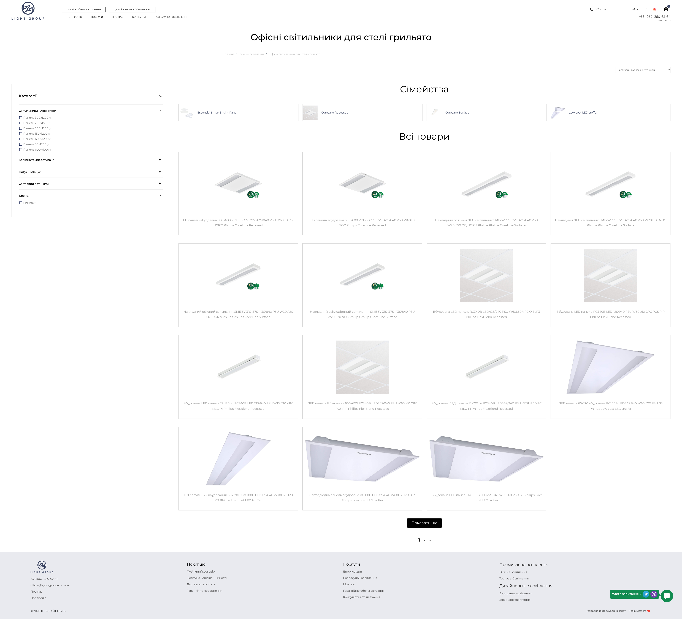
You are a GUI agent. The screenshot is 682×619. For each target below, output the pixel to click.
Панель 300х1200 (37, 117)
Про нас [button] (117, 16)
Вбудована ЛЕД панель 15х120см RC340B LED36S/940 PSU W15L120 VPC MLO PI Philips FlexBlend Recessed (486, 406)
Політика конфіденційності (207, 578)
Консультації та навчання (361, 597)
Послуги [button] (97, 16)
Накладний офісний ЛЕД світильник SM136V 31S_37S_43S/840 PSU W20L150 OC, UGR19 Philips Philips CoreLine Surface (486, 222)
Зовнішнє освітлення (515, 599)
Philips (29, 203)
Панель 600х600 (37, 149)
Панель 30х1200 (36, 144)
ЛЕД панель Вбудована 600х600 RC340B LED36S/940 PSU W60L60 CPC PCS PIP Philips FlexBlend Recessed (362, 406)
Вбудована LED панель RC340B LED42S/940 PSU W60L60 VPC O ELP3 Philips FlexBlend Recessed (486, 314)
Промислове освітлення (524, 564)
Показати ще (424, 523)
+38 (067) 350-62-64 (654, 17)
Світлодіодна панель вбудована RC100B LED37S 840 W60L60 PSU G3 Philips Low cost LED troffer (362, 497)
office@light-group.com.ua (50, 585)
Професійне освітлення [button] (84, 9)
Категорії (28, 96)
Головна (229, 54)
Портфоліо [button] (74, 16)
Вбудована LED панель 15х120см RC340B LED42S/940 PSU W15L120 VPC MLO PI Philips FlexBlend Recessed (238, 406)
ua (633, 9)
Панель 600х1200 (37, 139)
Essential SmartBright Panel (217, 112)
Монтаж (349, 584)
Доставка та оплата (201, 584)
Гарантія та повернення (205, 590)
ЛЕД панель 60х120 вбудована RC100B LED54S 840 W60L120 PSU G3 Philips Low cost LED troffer (611, 406)
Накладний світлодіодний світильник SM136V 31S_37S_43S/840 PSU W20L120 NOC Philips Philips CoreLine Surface (362, 314)
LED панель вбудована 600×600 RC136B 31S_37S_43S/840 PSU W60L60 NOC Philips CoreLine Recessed (362, 222)
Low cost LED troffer (583, 112)
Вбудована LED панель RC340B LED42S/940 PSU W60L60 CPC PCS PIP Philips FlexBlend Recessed (610, 314)
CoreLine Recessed (334, 112)
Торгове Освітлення (514, 578)
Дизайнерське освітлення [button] (132, 9)
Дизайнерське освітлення (525, 585)
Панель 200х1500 (37, 123)
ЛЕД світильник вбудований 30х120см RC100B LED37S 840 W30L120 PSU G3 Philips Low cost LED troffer (238, 497)
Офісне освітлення (252, 54)
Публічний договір (201, 571)
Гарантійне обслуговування (364, 590)
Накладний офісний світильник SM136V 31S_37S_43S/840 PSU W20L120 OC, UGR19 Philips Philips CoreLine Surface (238, 314)
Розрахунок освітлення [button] (171, 16)
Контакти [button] (139, 16)
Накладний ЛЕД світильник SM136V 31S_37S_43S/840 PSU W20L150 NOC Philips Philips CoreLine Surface (610, 222)
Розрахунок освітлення (360, 578)
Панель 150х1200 (36, 133)
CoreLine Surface (457, 112)
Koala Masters (637, 610)
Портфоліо (38, 598)
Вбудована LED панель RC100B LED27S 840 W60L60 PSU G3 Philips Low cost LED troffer (486, 497)
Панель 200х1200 (37, 128)
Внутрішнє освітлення (515, 593)
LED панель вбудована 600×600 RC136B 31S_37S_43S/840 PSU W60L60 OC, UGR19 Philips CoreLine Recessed (238, 222)
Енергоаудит (352, 571)
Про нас (36, 591)
